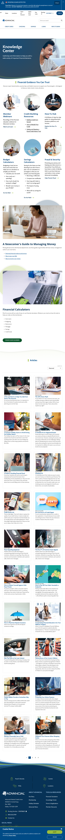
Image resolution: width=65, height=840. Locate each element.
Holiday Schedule (34, 803)
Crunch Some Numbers (12, 340)
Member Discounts (51, 807)
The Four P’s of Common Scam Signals (46, 550)
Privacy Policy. (12, 835)
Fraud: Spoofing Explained (11, 550)
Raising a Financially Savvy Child (13, 736)
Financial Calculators (52, 796)
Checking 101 (39, 473)
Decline (55, 837)
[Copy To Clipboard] (53, 13)
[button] (61, 829)
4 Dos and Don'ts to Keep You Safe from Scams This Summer (16, 397)
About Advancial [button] (35, 792)
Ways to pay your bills (11, 256)
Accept (54, 832)
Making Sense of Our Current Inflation (46, 658)
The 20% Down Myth (41, 397)
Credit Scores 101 (9, 512)
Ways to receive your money (13, 258)
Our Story (31, 796)
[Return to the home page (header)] (8, 21)
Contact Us (11, 818)
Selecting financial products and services (16, 253)
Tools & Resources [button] (53, 792)
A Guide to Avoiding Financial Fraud (14, 473)
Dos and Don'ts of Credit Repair (44, 512)
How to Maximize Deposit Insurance (15, 623)
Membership (32, 800)
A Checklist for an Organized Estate (45, 432)
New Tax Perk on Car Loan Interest (14, 658)
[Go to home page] (13, 793)
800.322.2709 (12, 814)
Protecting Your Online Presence (44, 697)
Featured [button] (51, 368)
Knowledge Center (51, 800)
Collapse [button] (57, 2)
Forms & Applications (52, 803)
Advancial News (33, 807)
